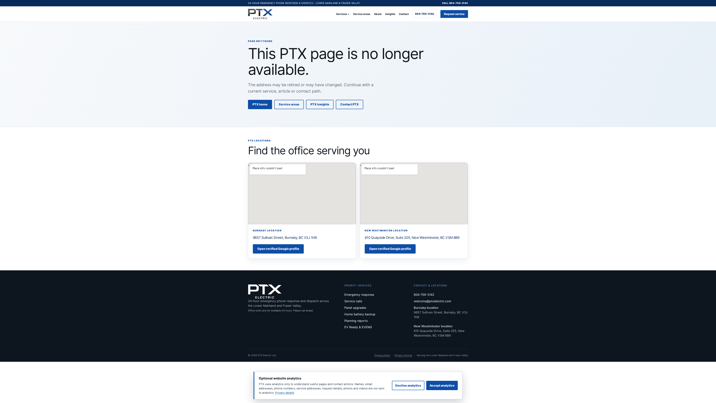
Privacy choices (403, 355)
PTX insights (319, 104)
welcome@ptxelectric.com (432, 301)
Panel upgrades (355, 308)
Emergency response (359, 294)
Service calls (353, 301)
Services (341, 14)
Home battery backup (359, 314)
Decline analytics (408, 385)
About (377, 14)
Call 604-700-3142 (455, 3)
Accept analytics (442, 385)
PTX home (260, 104)
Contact (404, 14)
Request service (454, 13)
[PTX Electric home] (260, 14)
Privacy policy (382, 355)
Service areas (361, 14)
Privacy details (284, 392)
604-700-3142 (424, 13)
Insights (390, 14)
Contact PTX (349, 104)
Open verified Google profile (278, 249)
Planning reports (356, 321)
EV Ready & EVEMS (358, 327)
